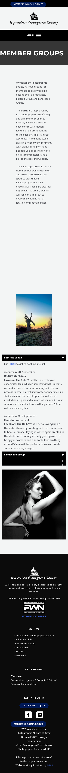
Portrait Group (13, 357)
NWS (50, 765)
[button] (34, 35)
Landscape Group (14, 454)
